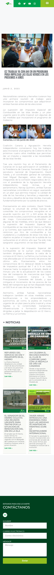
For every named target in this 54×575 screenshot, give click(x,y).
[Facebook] (19, 3)
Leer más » (8, 376)
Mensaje (7, 541)
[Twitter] (24, 3)
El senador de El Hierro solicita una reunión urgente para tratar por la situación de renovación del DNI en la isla (14, 423)
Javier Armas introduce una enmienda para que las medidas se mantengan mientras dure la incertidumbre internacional (39, 424)
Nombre (7, 521)
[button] (47, 3)
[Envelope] (5, 515)
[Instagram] (34, 3)
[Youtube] (29, 3)
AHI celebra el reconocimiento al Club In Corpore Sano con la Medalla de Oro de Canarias (39, 359)
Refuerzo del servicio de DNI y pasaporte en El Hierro (14, 356)
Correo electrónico (13, 531)
